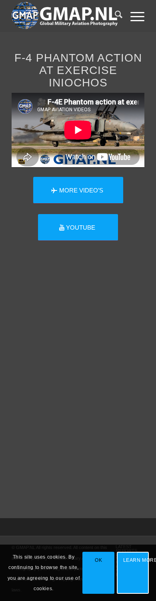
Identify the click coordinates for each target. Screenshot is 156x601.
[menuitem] (114, 16)
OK (98, 560)
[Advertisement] (78, 395)
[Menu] (133, 16)
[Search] (114, 16)
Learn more (136, 560)
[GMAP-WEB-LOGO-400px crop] (65, 16)
